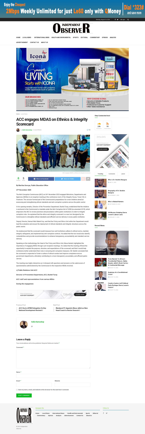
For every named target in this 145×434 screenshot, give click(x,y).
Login (123, 19)
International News (41, 37)
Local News (26, 37)
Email (18, 381)
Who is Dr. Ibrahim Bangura (117, 180)
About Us (44, 42)
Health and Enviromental (61, 37)
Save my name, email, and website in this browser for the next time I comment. (43, 390)
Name (18, 372)
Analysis (113, 37)
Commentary (95, 37)
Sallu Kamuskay (27, 130)
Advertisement (22, 42)
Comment (20, 347)
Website (57, 381)
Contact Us (34, 42)
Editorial (84, 37)
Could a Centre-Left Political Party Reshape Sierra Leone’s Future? (118, 285)
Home (18, 37)
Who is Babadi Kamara (115, 201)
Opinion (105, 37)
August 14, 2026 (101, 253)
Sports (76, 37)
